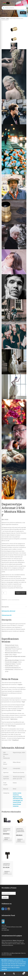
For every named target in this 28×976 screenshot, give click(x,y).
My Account (4, 973)
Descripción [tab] (5, 607)
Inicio (4, 18)
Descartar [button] (4, 969)
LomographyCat (15, 599)
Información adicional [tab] (8, 611)
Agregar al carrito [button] (7, 838)
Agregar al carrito (20, 593)
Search (14, 973)
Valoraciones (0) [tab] (6, 615)
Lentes (7, 18)
